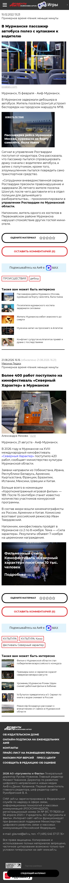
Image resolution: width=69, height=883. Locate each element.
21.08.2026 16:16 (11, 360)
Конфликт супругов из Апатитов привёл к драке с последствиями (40, 341)
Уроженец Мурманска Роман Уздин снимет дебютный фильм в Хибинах (36, 684)
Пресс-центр (46, 757)
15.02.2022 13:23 (11, 14)
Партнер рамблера (33, 866)
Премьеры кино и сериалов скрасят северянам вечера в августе (37, 673)
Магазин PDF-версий (18, 757)
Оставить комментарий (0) (34, 251)
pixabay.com (9, 86)
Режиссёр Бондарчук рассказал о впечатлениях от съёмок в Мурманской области (38, 709)
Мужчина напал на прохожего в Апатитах (40, 328)
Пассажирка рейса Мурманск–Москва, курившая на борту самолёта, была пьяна (40, 295)
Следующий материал (33, 873)
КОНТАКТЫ (10, 747)
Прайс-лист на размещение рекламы (31, 752)
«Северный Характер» (18, 456)
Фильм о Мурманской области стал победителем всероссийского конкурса (39, 662)
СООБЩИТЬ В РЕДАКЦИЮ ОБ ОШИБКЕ (29, 762)
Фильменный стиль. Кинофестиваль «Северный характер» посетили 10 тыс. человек (31, 560)
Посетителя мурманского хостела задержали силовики (35, 307)
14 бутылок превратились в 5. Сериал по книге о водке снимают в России (39, 696)
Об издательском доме (21, 734)
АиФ (33, 435)
